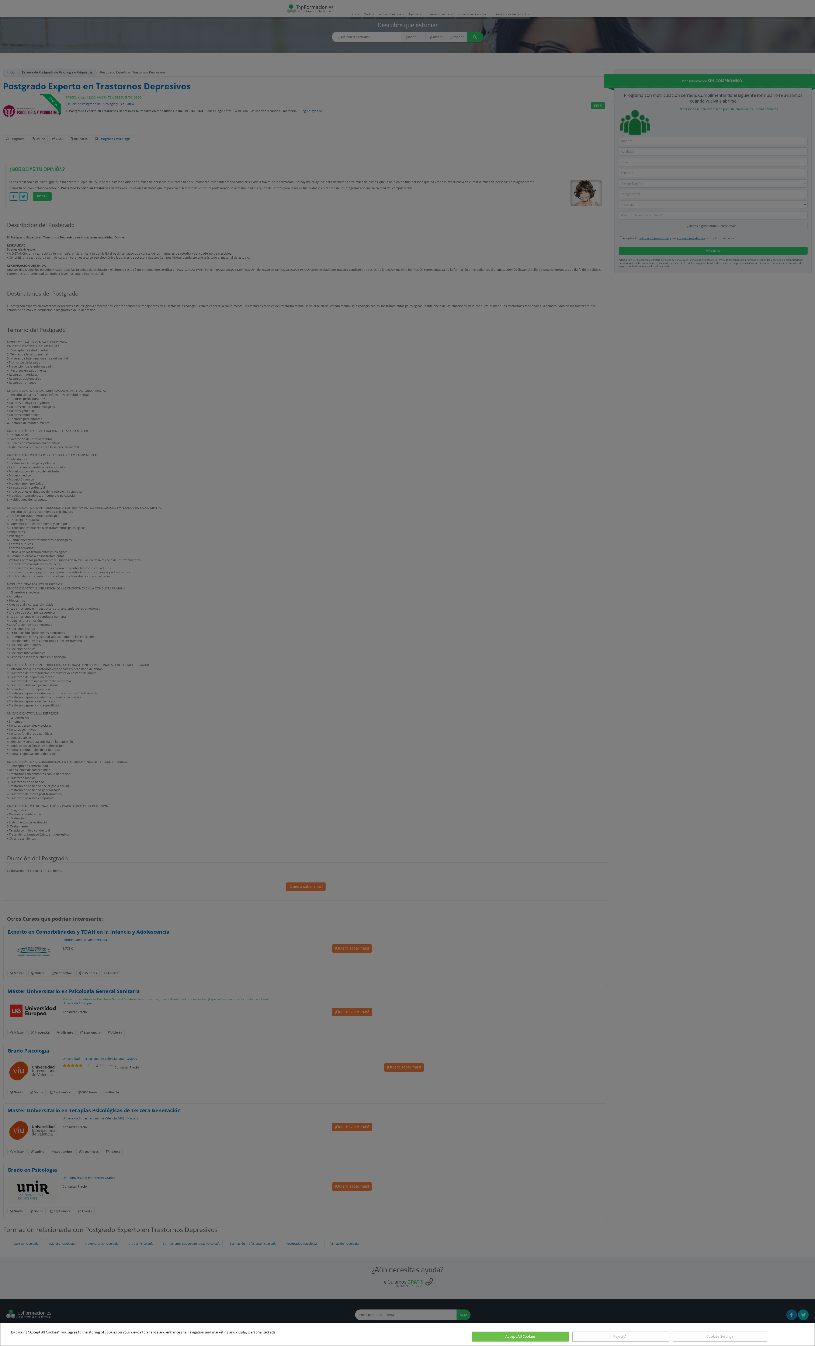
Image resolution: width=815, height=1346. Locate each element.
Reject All (620, 1336)
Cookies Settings (720, 1336)
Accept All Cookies (520, 1336)
